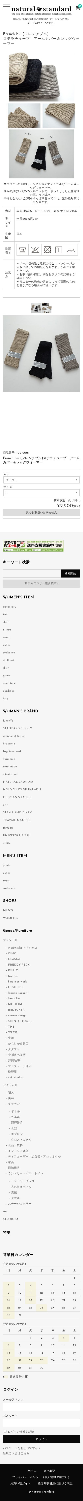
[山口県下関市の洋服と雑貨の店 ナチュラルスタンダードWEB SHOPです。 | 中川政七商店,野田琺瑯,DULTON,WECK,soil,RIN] (41, 13)
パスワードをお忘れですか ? (21, 1448)
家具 (11, 1162)
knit (5, 614)
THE (11, 1026)
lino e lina (14, 998)
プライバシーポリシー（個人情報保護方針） (41, 1477)
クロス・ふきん (21, 1139)
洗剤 (14, 1192)
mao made (10, 766)
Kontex (13, 976)
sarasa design (17, 1015)
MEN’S (8, 910)
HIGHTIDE (16, 987)
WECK (12, 1032)
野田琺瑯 (14, 1060)
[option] (36, 308)
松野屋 (12, 1071)
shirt (6, 622)
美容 (11, 1098)
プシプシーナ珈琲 (19, 1066)
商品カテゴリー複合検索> (41, 583)
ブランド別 (10, 940)
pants (7, 675)
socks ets (9, 888)
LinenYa (8, 720)
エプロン (17, 1134)
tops (6, 880)
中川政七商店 (17, 1055)
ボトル (15, 1111)
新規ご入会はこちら (16, 1453)
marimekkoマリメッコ (22, 947)
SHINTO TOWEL (20, 1021)
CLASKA (14, 959)
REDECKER (16, 1009)
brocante (9, 743)
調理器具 (17, 1122)
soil (5, 1211)
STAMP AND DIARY (17, 812)
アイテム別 (10, 1085)
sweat (7, 637)
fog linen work (12, 751)
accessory (9, 606)
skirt (6, 668)
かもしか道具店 (18, 1043)
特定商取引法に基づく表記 (55, 1483)
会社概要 (49, 1471)
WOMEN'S (10, 918)
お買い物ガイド (20, 1483)
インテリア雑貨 (18, 1151)
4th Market (16, 1077)
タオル (15, 1198)
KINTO (13, 970)
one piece (9, 683)
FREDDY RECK (19, 964)
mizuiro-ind (10, 774)
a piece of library (14, 736)
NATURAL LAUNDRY (18, 782)
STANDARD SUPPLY (17, 728)
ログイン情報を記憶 (20, 1432)
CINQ (12, 953)
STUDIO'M (10, 1219)
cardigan (9, 691)
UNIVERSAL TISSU (16, 835)
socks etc (9, 652)
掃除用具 (14, 1168)
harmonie (9, 759)
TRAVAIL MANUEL (17, 820)
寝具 (11, 1092)
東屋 (11, 1038)
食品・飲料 (15, 1145)
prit (5, 804)
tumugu (8, 827)
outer (6, 645)
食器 (14, 1128)
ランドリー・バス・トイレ (25, 1173)
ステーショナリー (19, 1203)
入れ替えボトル (21, 1186)
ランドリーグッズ (22, 1181)
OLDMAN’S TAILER (17, 797)
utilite (7, 843)
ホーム (32, 1471)
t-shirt (7, 629)
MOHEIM (15, 1004)
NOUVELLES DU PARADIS (22, 789)
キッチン (14, 1104)
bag (5, 698)
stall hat (8, 660)
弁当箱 (15, 1117)
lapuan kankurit (18, 993)
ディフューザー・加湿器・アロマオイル (34, 1156)
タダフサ (14, 1049)
